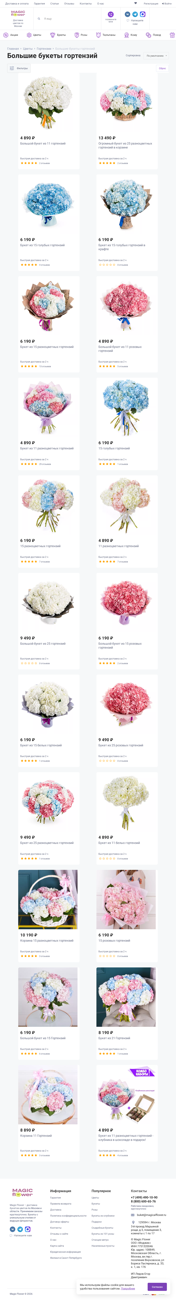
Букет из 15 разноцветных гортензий (47, 347)
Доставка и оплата (17, 3)
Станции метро (100, 1239)
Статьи (54, 3)
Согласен (157, 1287)
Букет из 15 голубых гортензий (42, 245)
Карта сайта (57, 1245)
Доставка (55, 1209)
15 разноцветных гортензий (40, 546)
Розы (95, 1209)
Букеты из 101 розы (103, 1233)
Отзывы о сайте (59, 1233)
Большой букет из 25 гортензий (42, 643)
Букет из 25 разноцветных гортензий (47, 843)
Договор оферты (59, 1221)
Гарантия (39, 3)
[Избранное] (136, 3)
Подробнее (128, 1288)
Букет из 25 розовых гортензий (120, 745)
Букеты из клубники (103, 1215)
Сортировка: (133, 55)
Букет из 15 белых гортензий (41, 745)
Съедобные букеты (102, 1227)
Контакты (86, 3)
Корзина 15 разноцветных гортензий (46, 940)
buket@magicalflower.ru (151, 1215)
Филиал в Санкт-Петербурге (66, 1257)
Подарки (97, 1221)
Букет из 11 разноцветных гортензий (47, 448)
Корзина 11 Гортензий (36, 1135)
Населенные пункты (103, 1245)
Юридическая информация (65, 1251)
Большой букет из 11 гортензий (42, 143)
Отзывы (69, 3)
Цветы (95, 1197)
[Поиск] (40, 18)
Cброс (162, 68)
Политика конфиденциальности (68, 1215)
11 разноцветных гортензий (118, 546)
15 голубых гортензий (114, 448)
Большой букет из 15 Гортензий (42, 1038)
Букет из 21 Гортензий (114, 1038)
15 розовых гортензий (114, 940)
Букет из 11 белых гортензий (119, 843)
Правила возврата (60, 1203)
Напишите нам (23, 1235)
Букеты (96, 1203)
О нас (100, 3)
